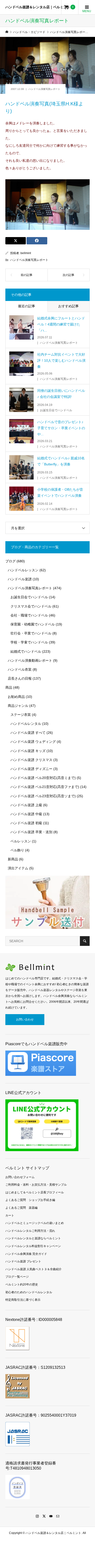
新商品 (13, 859)
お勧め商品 (16, 697)
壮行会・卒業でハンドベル (30, 633)
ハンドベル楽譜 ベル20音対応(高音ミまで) (43, 778)
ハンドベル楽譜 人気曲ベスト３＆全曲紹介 (33, 1269)
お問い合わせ (25, 1019)
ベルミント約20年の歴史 (21, 1284)
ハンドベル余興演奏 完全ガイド (26, 1254)
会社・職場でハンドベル (29, 615)
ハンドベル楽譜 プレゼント (23, 1261)
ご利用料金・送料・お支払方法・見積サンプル (36, 1184)
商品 (8, 687)
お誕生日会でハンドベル (29, 597)
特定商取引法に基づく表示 (22, 1299)
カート (9, 1215)
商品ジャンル (18, 706)
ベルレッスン (20, 841)
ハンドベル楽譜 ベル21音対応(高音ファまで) (44, 787)
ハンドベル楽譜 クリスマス (31, 760)
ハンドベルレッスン (23, 570)
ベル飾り (17, 850)
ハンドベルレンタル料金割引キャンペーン (33, 1246)
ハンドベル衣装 (20, 669)
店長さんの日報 (20, 678)
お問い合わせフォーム (20, 1177)
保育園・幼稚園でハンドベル (32, 624)
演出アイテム (18, 868)
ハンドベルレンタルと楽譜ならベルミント (33, 1238)
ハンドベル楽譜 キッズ (28, 751)
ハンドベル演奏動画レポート (30, 660)
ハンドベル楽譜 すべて (28, 733)
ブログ (10, 561)
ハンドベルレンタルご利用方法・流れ (30, 1230)
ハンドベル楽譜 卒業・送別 (31, 832)
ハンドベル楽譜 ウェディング (33, 742)
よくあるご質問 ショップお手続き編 (30, 1200)
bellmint (25, 253)
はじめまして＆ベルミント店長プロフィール (34, 1192)
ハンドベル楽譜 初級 (26, 823)
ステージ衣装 (20, 715)
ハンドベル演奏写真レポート (44, 89)
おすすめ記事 (68, 306)
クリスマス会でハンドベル (30, 606)
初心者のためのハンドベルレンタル (28, 1292)
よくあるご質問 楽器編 (21, 1207)
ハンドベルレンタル (25, 724)
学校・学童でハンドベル (29, 642)
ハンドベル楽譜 (20, 579)
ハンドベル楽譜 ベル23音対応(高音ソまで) (43, 796)
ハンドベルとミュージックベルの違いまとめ (34, 1223)
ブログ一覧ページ (17, 1276)
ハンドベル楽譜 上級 (26, 805)
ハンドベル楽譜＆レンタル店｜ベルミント (37, 7)
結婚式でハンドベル (25, 651)
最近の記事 (26, 306)
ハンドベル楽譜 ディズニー (31, 769)
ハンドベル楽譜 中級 (26, 814)
